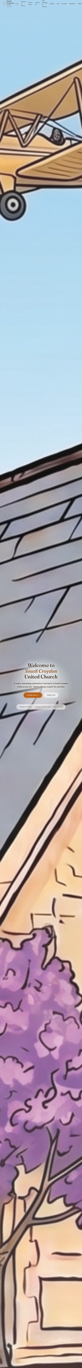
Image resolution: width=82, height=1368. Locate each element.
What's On (51, 695)
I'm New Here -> (33, 695)
